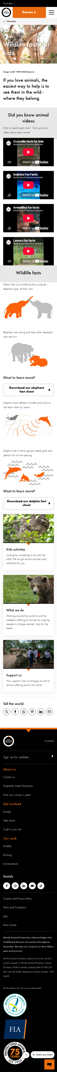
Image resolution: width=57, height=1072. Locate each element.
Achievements (10, 864)
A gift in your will (12, 829)
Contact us (9, 777)
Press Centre (9, 925)
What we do (15, 610)
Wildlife (7, 846)
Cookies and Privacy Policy (17, 898)
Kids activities (15, 549)
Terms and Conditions (14, 907)
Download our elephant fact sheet (26, 389)
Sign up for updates (16, 757)
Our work (10, 838)
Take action (9, 820)
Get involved (12, 804)
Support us (14, 675)
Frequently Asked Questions (18, 786)
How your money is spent (17, 795)
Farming (7, 855)
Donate (7, 811)
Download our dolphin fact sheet (26, 503)
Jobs (5, 916)
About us (9, 769)
